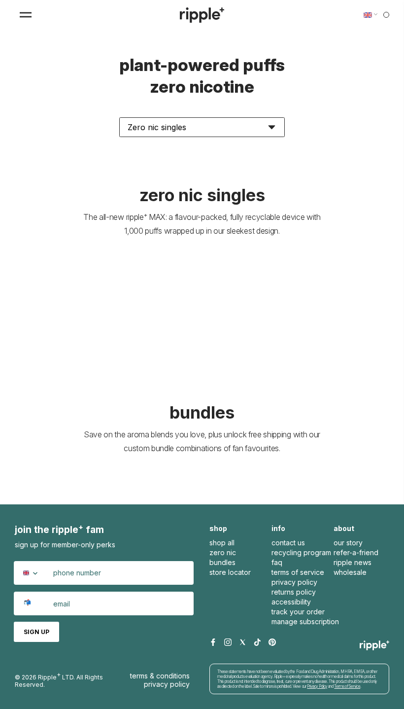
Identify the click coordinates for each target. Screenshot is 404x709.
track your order (298, 611)
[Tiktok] (257, 642)
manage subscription (305, 621)
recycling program (301, 552)
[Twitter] (242, 642)
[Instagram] (228, 642)
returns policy (293, 592)
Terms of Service (347, 686)
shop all (222, 542)
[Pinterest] (272, 642)
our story (348, 542)
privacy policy (294, 582)
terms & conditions (160, 676)
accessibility (291, 602)
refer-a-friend (356, 552)
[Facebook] (213, 642)
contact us (288, 542)
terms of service (297, 572)
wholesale (350, 572)
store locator (230, 572)
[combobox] (32, 573)
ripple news (352, 562)
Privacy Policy (167, 684)
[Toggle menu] (25, 15)
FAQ (276, 562)
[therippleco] (202, 15)
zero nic (222, 552)
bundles (222, 562)
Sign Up (36, 632)
